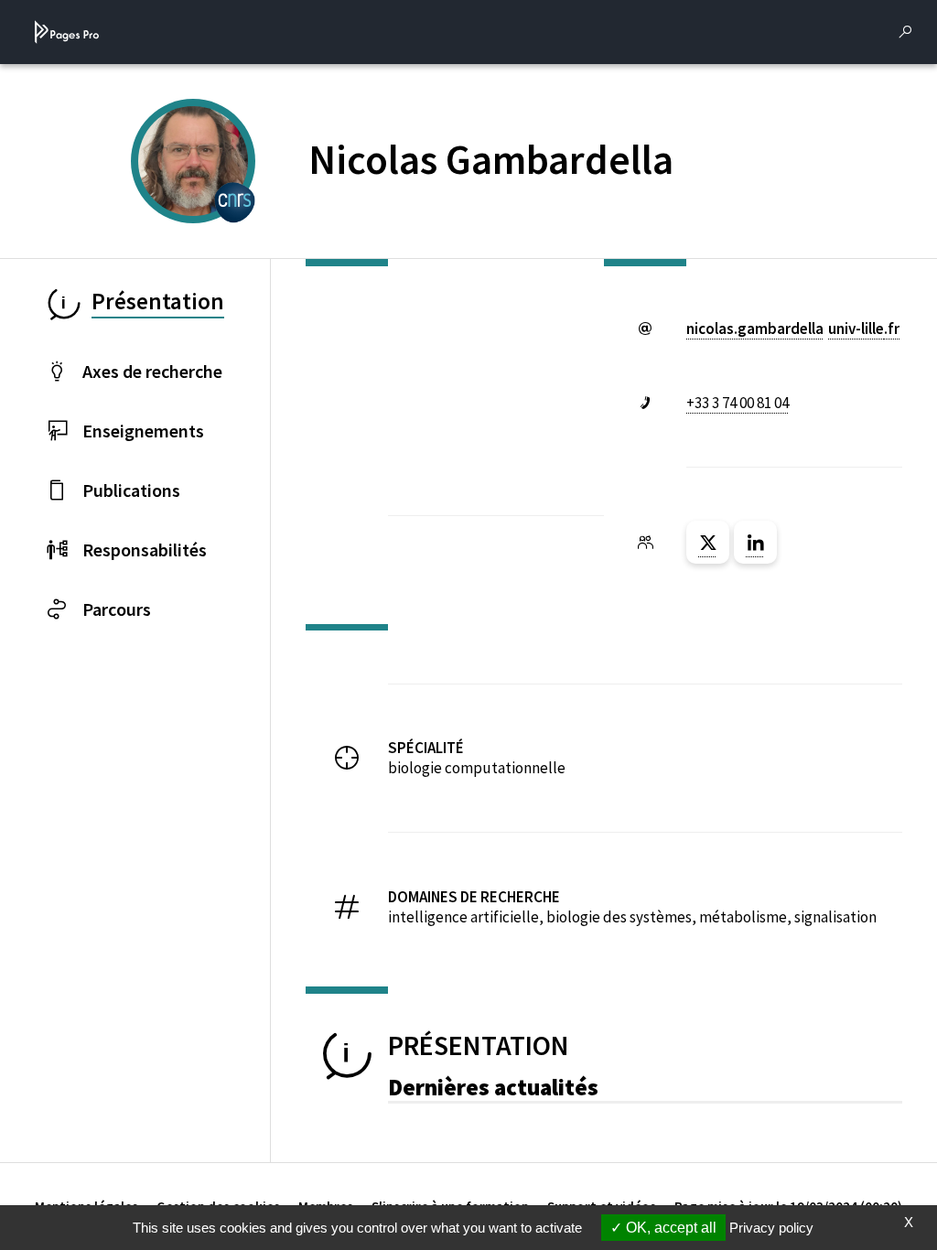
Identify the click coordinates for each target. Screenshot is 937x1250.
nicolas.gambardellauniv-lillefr (792, 328)
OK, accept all (669, 1227)
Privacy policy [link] (771, 1227)
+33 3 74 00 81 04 (737, 403)
